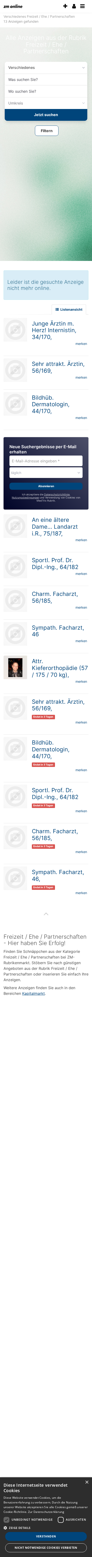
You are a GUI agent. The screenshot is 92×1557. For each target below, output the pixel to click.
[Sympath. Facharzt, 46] (15, 632)
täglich (16, 471)
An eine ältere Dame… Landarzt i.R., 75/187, (55, 525)
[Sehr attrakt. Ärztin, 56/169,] (15, 369)
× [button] (86, 1482)
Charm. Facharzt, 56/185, (55, 596)
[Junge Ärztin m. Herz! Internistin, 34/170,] (15, 328)
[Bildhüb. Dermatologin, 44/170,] (15, 402)
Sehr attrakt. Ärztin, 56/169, (58, 366)
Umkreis (14, 103)
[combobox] (46, 79)
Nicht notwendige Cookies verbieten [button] (46, 1548)
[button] (47, 130)
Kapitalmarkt (33, 992)
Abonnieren (46, 484)
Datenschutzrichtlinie (57, 493)
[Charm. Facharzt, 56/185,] (15, 599)
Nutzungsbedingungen (25, 496)
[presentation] (65, 6)
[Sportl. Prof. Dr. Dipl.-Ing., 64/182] (15, 565)
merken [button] (81, 342)
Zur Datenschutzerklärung (46, 1512)
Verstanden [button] (46, 1536)
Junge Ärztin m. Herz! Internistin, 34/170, (54, 329)
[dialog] (46, 1517)
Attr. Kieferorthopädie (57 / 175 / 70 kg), (60, 666)
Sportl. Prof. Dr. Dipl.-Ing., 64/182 (55, 562)
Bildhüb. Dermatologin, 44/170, (51, 403)
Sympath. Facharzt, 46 (58, 629)
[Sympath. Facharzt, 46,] (15, 877)
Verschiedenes (19, 67)
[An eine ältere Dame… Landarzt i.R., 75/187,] (15, 524)
